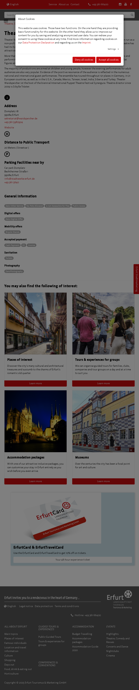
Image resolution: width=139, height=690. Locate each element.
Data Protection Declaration (38, 42)
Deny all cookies (84, 59)
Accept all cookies (109, 59)
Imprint (86, 42)
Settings (112, 49)
